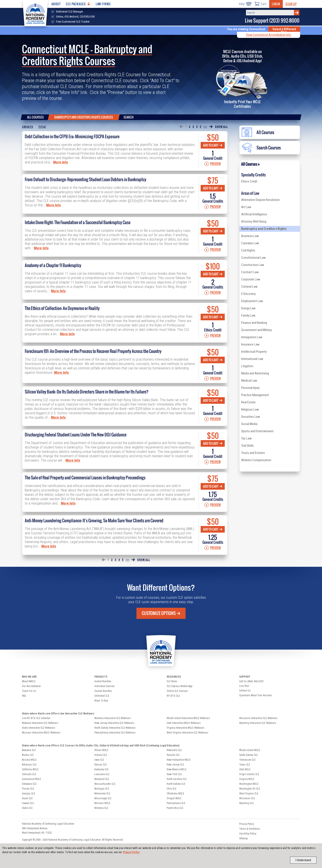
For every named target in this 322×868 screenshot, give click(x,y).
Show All (221, 126)
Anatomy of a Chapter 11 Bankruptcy (53, 265)
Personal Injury (250, 388)
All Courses (35, 117)
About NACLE (28, 681)
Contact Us (245, 690)
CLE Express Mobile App (179, 686)
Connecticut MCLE (31, 779)
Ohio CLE (171, 788)
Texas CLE (244, 764)
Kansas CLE (100, 764)
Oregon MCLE (174, 798)
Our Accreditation (31, 686)
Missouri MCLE (102, 803)
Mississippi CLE (102, 798)
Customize (159, 613)
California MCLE (30, 769)
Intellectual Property (254, 352)
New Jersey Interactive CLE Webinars (114, 723)
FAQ (24, 695)
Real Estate (248, 402)
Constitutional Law (253, 258)
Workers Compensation (256, 460)
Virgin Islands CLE (249, 774)
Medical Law (249, 381)
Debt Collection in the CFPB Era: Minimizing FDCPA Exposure (72, 136)
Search (128, 117)
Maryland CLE (101, 779)
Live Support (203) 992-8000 (272, 20)
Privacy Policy (131, 852)
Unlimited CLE (101, 695)
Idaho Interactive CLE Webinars (38, 727)
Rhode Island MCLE (249, 750)
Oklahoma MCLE (175, 793)
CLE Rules (172, 681)
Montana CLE (101, 808)
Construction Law (252, 265)
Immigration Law (251, 337)
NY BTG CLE (173, 695)
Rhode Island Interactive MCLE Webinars (188, 718)
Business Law (250, 236)
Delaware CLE (29, 783)
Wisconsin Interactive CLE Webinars (258, 718)
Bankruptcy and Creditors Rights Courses (83, 117)
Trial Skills (247, 446)
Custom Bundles (103, 691)
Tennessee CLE (247, 759)
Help (242, 4)
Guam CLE (27, 798)
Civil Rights (248, 250)
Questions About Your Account (255, 695)
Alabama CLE (29, 750)
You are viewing (246, 29)
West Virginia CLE (248, 793)
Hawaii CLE (28, 803)
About (56, 4)
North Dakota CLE (176, 783)
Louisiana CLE (102, 774)
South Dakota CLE (248, 754)
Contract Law (250, 272)
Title (42, 126)
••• (205, 126)
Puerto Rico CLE (175, 808)
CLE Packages (76, 4)
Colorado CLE (29, 774)
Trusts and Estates (253, 453)
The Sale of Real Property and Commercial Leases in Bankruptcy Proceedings (85, 478)
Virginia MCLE (246, 779)
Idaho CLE (27, 808)
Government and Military (256, 330)
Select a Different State (284, 30)
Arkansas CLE (29, 764)
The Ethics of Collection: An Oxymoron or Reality (62, 308)
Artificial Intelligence (254, 214)
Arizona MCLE (29, 759)
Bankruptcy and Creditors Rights (264, 229)
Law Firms (103, 4)
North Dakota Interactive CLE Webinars (115, 727)
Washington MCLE (248, 783)
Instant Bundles (102, 681)
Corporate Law (250, 279)
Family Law (248, 315)
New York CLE (174, 774)
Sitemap (243, 838)
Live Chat (244, 685)
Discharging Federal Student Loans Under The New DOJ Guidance (75, 435)
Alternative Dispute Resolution (260, 200)
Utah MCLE (245, 769)
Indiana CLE (100, 754)
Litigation (247, 366)
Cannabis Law (250, 243)
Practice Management (255, 395)
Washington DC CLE (249, 788)
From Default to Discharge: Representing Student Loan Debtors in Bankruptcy (85, 179)
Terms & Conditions (249, 828)
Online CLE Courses (177, 691)
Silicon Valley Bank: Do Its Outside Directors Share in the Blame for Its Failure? (87, 392)
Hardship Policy (247, 833)
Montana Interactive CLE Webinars (112, 718)
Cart (263, 4)
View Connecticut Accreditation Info (268, 35)
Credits (27, 126)
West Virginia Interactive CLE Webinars (187, 732)
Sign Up (291, 4)
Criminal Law (249, 287)
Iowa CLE (99, 759)
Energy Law (248, 308)
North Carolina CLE (177, 779)
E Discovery (248, 294)
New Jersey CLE (175, 764)
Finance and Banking (254, 323)
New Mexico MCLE (176, 769)
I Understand (303, 860)
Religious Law (250, 409)
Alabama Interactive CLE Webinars (40, 723)
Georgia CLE (28, 793)
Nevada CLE (173, 754)
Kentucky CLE (101, 769)
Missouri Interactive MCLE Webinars (41, 732)
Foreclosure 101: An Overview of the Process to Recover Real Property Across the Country (93, 351)
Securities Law (250, 417)
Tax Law (246, 438)
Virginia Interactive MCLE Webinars (185, 727)
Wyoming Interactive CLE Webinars (257, 723)
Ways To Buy (101, 700)
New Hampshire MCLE (179, 759)
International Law (252, 359)
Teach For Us (29, 691)
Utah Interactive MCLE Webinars (184, 723)
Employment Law (252, 301)
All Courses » (250, 164)
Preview (215, 164)
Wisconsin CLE (247, 798)
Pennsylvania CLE (176, 803)
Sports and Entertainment (257, 431)
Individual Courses (104, 686)
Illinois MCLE (101, 750)
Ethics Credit (249, 181)
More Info (60, 162)
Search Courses (269, 148)
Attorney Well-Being (253, 221)
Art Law (246, 207)
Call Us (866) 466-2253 (251, 681)
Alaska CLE (28, 754)
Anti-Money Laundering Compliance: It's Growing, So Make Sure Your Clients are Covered (94, 520)
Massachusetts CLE (104, 783)
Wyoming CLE (246, 803)
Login (276, 4)
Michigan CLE (101, 788)
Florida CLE (28, 788)
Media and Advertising (255, 373)
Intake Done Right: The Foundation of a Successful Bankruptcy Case (77, 222)
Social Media (249, 424)
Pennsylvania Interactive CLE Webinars (115, 732)
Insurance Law (250, 344)
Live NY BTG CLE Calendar (36, 718)
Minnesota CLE (102, 793)
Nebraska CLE (174, 750)
